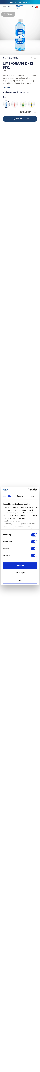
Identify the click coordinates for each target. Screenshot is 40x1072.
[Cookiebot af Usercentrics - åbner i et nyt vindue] (28, 489)
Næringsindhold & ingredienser (16, 92)
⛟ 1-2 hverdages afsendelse (20, 2)
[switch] (34, 541)
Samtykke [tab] (7, 496)
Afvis (20, 580)
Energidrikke (13, 58)
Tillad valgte (20, 573)
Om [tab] (32, 496)
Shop (4, 58)
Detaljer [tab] (20, 496)
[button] (36, 7)
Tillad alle (20, 565)
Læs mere (6, 87)
